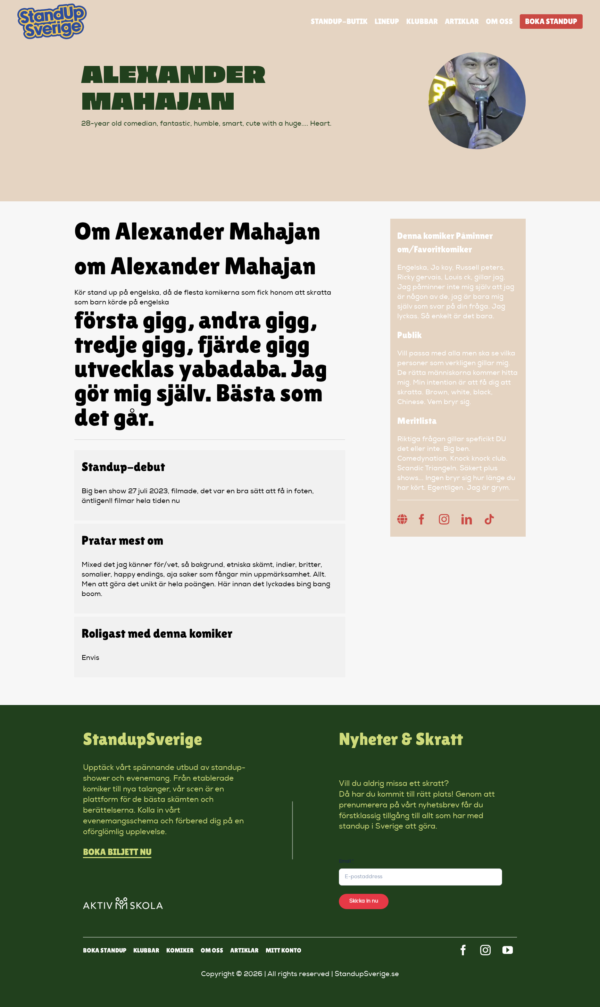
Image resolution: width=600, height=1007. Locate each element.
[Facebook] (421, 519)
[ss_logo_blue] (52, 6)
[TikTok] (489, 519)
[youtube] (507, 950)
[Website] (402, 519)
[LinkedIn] (466, 519)
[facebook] (463, 950)
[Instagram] (444, 519)
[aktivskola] (123, 900)
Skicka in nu (363, 901)
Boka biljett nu (117, 852)
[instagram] (485, 950)
